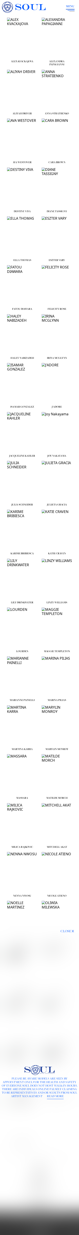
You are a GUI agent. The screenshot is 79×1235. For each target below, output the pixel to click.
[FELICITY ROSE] (57, 285)
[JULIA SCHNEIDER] (22, 481)
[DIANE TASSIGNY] (57, 188)
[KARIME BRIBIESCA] (22, 530)
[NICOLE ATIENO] (57, 872)
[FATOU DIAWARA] (22, 285)
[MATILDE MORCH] (57, 774)
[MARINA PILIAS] (57, 676)
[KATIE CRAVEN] (57, 530)
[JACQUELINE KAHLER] (22, 432)
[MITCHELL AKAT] (57, 823)
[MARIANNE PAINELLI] (22, 676)
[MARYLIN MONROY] (57, 725)
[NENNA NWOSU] (22, 872)
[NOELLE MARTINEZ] (22, 921)
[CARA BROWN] (57, 139)
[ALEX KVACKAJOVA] (22, 38)
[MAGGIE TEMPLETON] (57, 627)
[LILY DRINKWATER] (22, 579)
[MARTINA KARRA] (22, 725)
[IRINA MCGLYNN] (57, 334)
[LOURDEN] (22, 627)
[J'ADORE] (57, 383)
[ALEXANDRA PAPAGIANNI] (57, 38)
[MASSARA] (22, 774)
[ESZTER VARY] (57, 236)
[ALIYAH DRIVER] (22, 90)
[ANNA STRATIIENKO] (57, 90)
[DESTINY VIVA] (22, 188)
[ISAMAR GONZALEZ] (22, 383)
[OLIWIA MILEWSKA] (57, 921)
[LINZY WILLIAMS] (57, 579)
